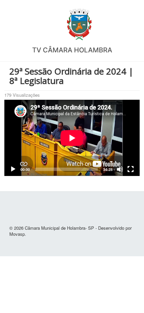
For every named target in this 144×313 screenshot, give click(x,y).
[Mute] (120, 169)
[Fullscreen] (130, 169)
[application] (72, 138)
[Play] (13, 169)
